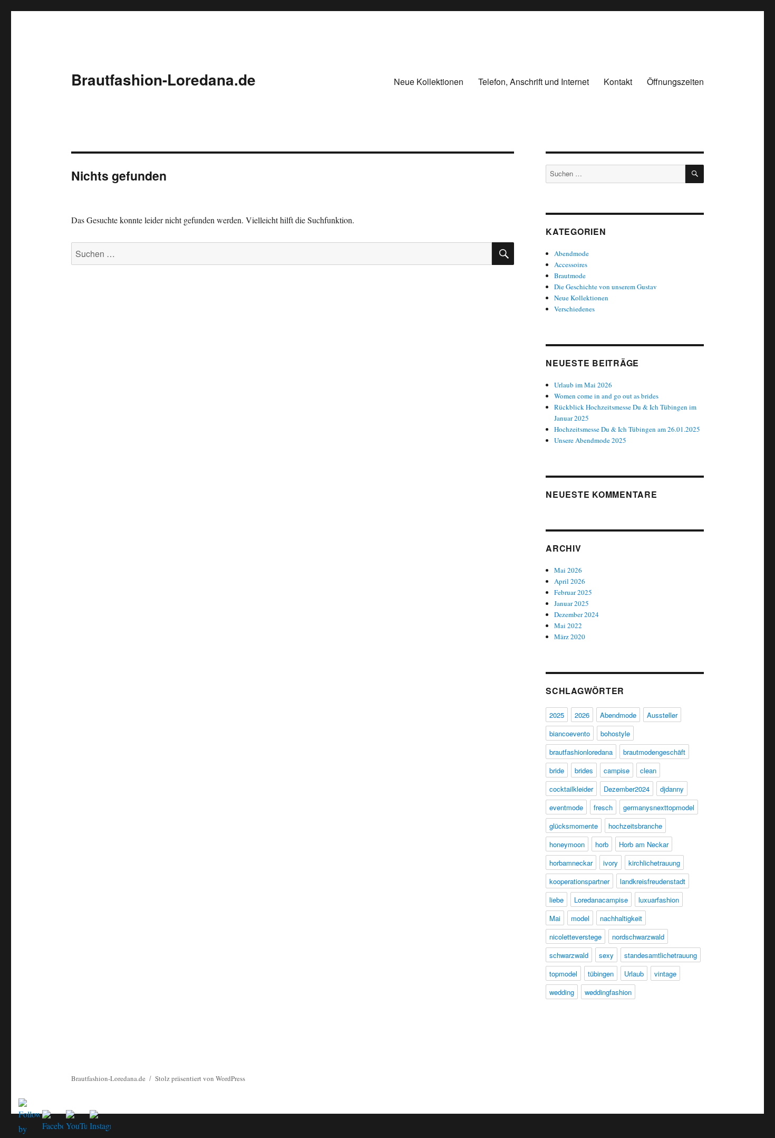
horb (601, 844)
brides (584, 770)
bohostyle (615, 733)
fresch (603, 807)
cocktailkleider (571, 789)
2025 (556, 715)
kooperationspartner (579, 881)
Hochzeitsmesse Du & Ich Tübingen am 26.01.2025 (627, 429)
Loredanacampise (601, 900)
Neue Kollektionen (428, 81)
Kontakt (618, 81)
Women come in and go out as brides (606, 396)
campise (616, 770)
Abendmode (571, 253)
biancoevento (569, 733)
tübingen (601, 974)
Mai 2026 (568, 570)
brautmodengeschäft (654, 752)
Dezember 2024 (576, 614)
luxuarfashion (658, 900)
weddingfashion (608, 992)
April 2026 (569, 581)
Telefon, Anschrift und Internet (533, 81)
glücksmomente (573, 826)
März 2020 (569, 636)
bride (556, 770)
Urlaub (634, 974)
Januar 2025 (571, 603)
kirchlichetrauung (654, 863)
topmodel (563, 974)
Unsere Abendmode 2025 (590, 440)
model (580, 918)
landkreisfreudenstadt (652, 881)
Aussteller (662, 715)
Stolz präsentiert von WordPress (200, 1078)
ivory (610, 863)
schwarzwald (568, 955)
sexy (606, 955)
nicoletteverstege (575, 937)
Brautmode (570, 275)
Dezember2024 (627, 789)
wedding (561, 992)
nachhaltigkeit (621, 918)
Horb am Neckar (644, 844)
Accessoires (570, 264)
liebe (556, 900)
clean (648, 770)
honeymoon (567, 844)
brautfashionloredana (581, 752)
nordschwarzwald (638, 937)
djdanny (672, 789)
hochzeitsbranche (635, 826)
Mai (554, 918)
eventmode (566, 807)
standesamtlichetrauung (660, 955)
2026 (582, 715)
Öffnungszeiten (675, 81)
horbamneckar (571, 863)
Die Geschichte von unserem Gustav (605, 286)
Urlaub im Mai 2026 (583, 385)
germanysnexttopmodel (658, 807)
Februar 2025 (573, 592)
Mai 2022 (568, 625)
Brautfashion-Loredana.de (163, 79)
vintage (665, 974)
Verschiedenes (574, 309)
